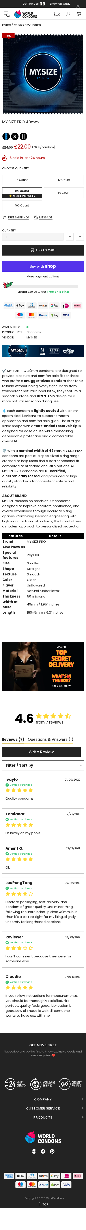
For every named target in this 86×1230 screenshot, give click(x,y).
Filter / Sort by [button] (19, 765)
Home (6, 25)
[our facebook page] (43, 1151)
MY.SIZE (31, 337)
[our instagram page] (34, 1151)
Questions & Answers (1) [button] (50, 739)
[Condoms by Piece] (6, 136)
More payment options (43, 276)
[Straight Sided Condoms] (23, 136)
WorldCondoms (25, 14)
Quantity (9, 230)
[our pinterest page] (52, 1151)
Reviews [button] (13, 739)
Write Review (41, 752)
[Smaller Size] (15, 136)
